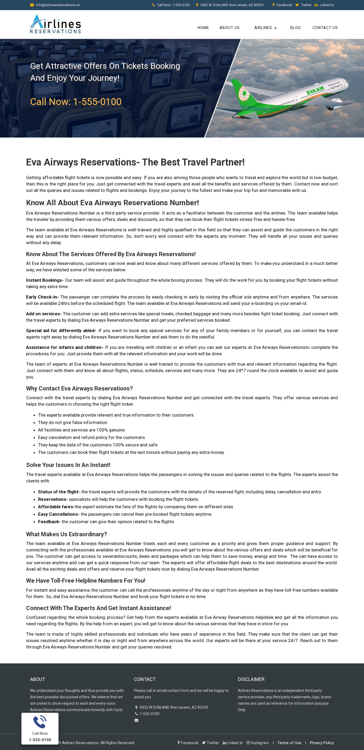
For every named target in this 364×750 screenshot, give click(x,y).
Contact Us (325, 28)
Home (203, 28)
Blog (295, 28)
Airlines (263, 28)
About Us (230, 28)
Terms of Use (289, 742)
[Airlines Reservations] (55, 23)
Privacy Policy (322, 742)
